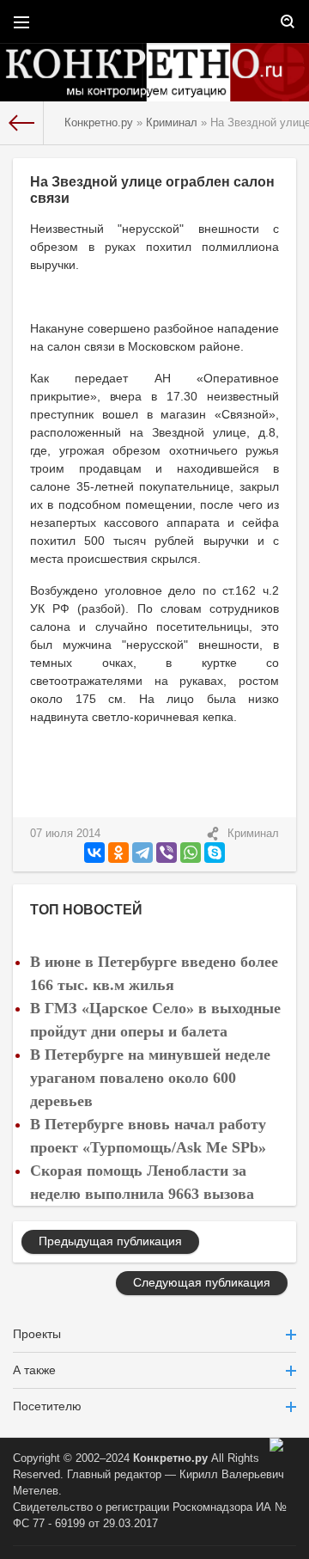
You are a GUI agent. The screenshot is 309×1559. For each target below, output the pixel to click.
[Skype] (214, 852)
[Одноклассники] (118, 852)
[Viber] (166, 852)
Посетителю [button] (47, 1406)
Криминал (253, 834)
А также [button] (34, 1370)
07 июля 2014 (65, 834)
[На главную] (22, 122)
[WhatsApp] (190, 852)
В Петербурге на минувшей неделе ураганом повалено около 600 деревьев (150, 1078)
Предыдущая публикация (110, 1241)
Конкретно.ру (170, 1458)
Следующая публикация (201, 1282)
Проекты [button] (37, 1334)
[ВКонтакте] (94, 852)
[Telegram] (142, 852)
